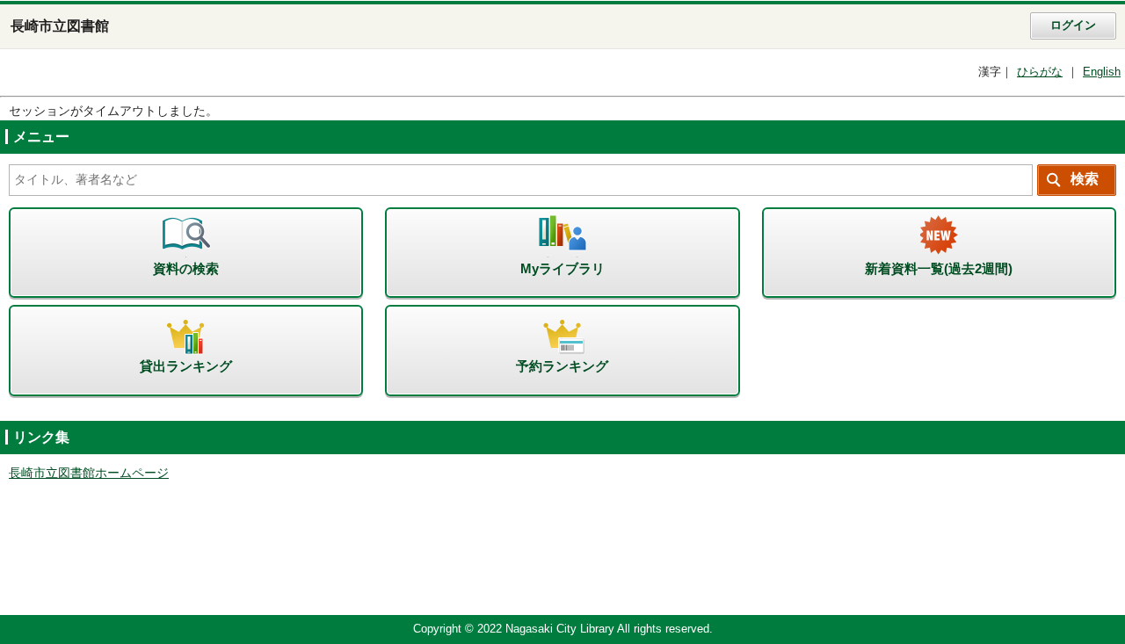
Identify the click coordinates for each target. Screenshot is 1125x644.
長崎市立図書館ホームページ (89, 473)
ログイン (1073, 25)
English (1102, 72)
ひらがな (1040, 72)
